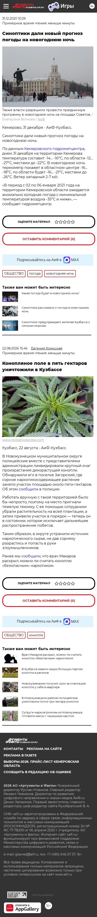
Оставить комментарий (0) (49, 239)
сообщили (29, 489)
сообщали (31, 556)
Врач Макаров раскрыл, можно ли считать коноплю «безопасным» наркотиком (52, 656)
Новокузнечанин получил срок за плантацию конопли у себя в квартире (54, 685)
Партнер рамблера (42, 895)
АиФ (41, 119)
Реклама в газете (20, 755)
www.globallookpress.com (23, 440)
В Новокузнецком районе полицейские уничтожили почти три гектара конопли (50, 699)
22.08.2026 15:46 (15, 348)
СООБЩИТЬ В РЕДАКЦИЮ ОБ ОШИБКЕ (37, 772)
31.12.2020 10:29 (14, 18)
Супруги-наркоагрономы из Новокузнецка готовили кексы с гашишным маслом (52, 714)
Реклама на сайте (44, 749)
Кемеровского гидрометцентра (54, 149)
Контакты (13, 749)
